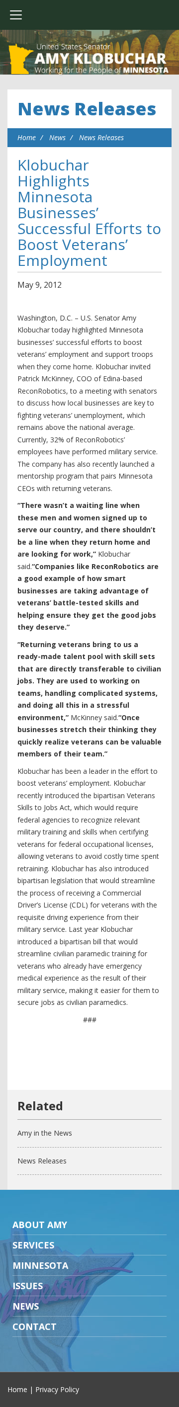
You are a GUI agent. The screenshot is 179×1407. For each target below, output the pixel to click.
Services (33, 1245)
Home (26, 137)
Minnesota (40, 1265)
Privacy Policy (57, 1389)
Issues (27, 1286)
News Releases (86, 108)
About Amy (39, 1225)
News (57, 137)
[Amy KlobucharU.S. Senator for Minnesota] (89, 60)
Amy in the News (44, 1133)
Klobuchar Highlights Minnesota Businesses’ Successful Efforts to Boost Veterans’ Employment (89, 212)
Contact (34, 1326)
